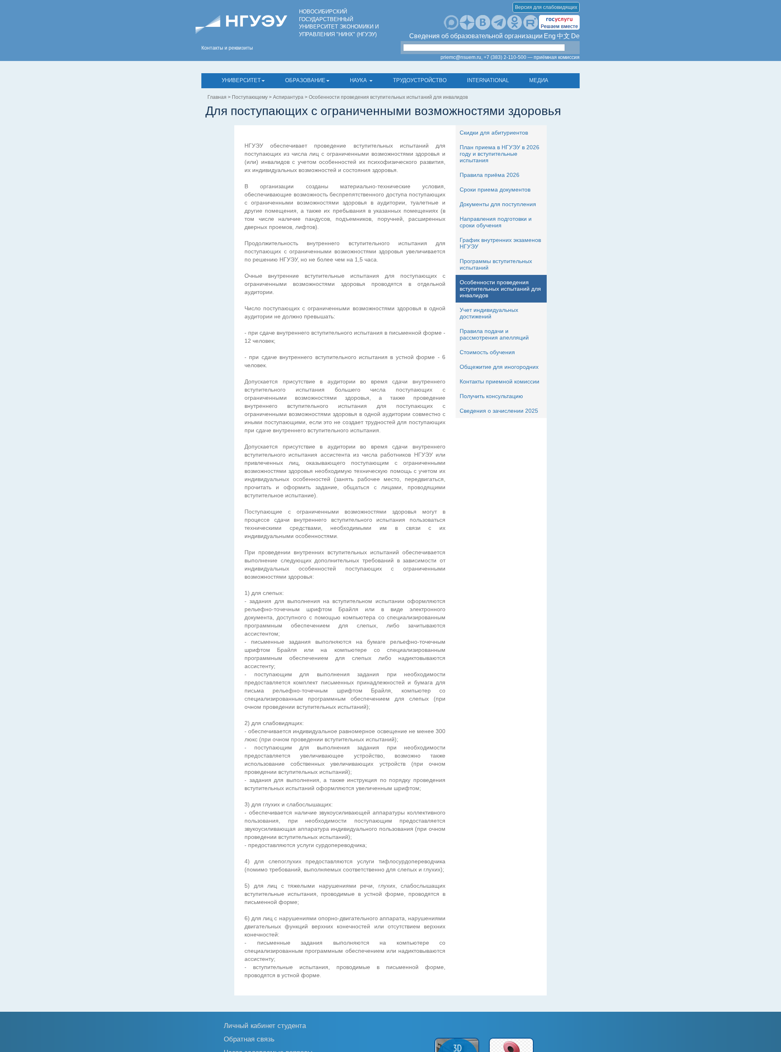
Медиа (538, 80)
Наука (359, 80)
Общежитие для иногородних (499, 367)
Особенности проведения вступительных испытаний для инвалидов (388, 97)
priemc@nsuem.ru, (461, 57)
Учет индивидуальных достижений (489, 313)
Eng (550, 36)
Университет (241, 80)
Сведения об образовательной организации (476, 36)
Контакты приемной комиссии (499, 381)
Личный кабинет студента (265, 1025)
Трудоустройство (420, 80)
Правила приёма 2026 (489, 175)
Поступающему (250, 97)
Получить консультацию (491, 396)
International (488, 80)
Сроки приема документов (495, 189)
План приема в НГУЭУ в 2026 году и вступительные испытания (499, 153)
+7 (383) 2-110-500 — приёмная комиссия (532, 57)
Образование (305, 80)
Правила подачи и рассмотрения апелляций (494, 334)
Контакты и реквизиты (227, 48)
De (575, 36)
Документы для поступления (498, 204)
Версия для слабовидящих (546, 7)
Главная (217, 97)
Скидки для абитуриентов (494, 132)
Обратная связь (249, 1039)
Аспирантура (288, 97)
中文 (563, 36)
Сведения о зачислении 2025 (499, 410)
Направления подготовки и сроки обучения (496, 222)
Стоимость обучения (487, 352)
